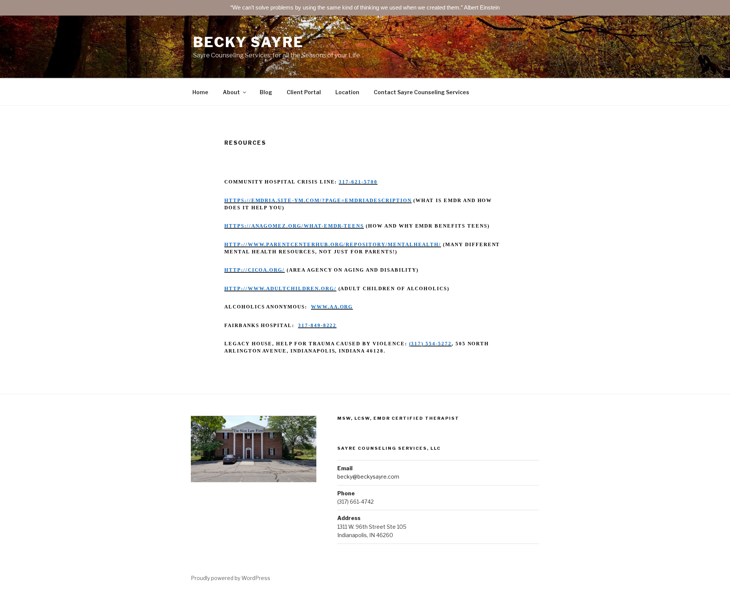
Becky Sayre (248, 42)
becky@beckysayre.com (368, 476)
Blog (266, 92)
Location (347, 92)
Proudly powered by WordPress (230, 578)
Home (200, 92)
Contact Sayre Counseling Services (421, 92)
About (231, 92)
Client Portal (304, 92)
